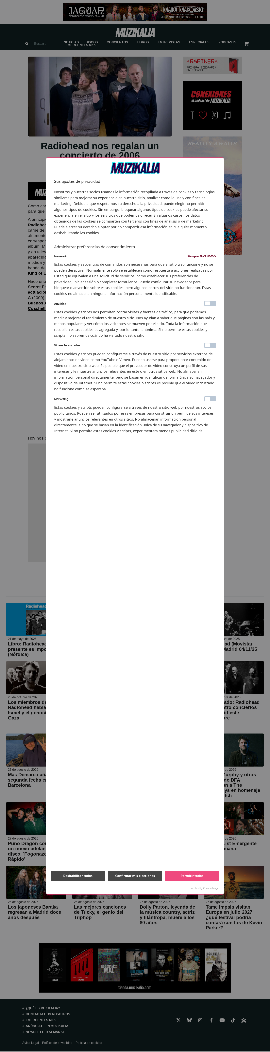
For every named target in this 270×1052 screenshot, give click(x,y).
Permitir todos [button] (192, 876)
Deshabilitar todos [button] (78, 876)
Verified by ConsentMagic (205, 888)
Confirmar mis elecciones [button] (135, 876)
